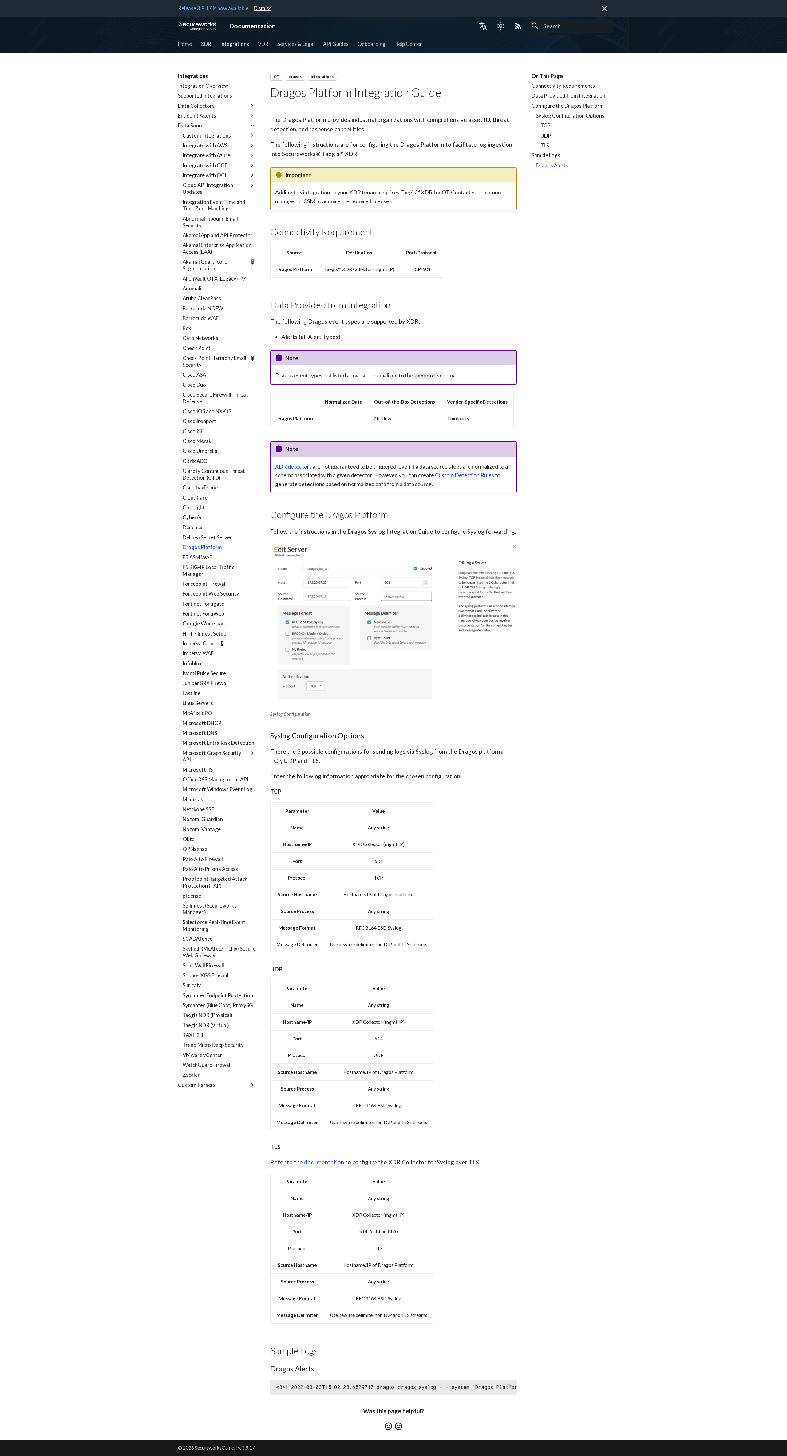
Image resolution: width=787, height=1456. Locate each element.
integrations (322, 76)
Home (185, 44)
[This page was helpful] (388, 1426)
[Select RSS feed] (518, 25)
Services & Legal (295, 44)
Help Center (408, 44)
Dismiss (262, 8)
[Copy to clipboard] (509, 1387)
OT (277, 76)
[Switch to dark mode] (500, 25)
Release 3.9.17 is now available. (214, 8)
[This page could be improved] (398, 1426)
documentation (324, 1162)
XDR (206, 44)
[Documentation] (197, 25)
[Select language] (482, 25)
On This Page (547, 76)
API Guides (336, 44)
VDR (263, 44)
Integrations (234, 44)
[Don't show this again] (604, 8)
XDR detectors (293, 466)
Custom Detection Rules (464, 475)
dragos (295, 76)
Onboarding (372, 44)
